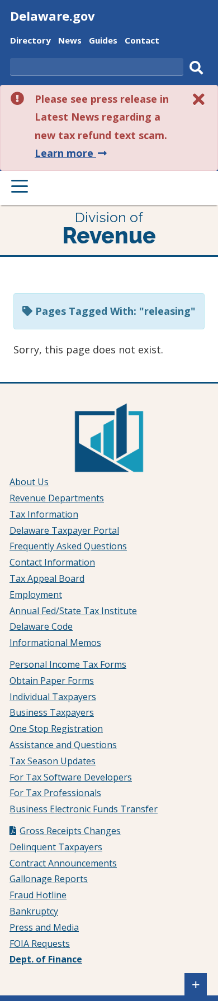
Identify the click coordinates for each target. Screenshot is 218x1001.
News (70, 41)
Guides (103, 41)
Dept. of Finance (46, 959)
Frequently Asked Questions (68, 546)
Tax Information (44, 514)
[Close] (199, 99)
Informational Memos (55, 642)
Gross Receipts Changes (70, 831)
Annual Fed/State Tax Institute (73, 611)
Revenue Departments (57, 498)
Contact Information (52, 562)
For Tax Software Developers (71, 777)
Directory (30, 41)
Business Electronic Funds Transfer (84, 809)
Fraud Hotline (38, 895)
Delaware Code (41, 626)
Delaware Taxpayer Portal (64, 530)
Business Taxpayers (52, 712)
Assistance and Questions (63, 745)
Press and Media (44, 927)
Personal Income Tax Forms (68, 664)
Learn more (72, 153)
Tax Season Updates (53, 761)
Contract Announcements (63, 863)
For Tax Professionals (55, 793)
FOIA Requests (40, 943)
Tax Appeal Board (47, 578)
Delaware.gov (52, 15)
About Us (29, 482)
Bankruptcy (34, 911)
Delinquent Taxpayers (56, 847)
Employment (36, 594)
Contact (142, 41)
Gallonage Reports (49, 879)
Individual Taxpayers (53, 697)
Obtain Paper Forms (52, 680)
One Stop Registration (56, 728)
